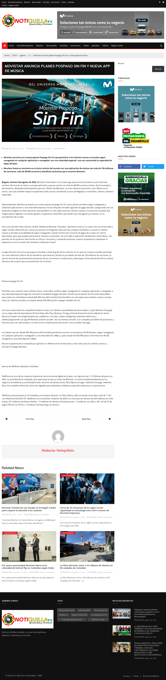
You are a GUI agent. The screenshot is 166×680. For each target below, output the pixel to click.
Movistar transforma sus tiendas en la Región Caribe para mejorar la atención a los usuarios (29, 509)
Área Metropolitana (15, 2)
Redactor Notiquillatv (44, 148)
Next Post (86, 419)
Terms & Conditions (151, 676)
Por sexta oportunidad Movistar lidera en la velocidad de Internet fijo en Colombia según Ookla (28, 566)
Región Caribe (14, 5)
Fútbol (63, 2)
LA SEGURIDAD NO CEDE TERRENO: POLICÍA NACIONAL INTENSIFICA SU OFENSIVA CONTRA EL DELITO (148, 630)
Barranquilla (36, 2)
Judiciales (71, 2)
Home (4, 2)
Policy (136, 676)
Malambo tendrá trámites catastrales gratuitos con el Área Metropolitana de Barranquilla (146, 613)
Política (4, 5)
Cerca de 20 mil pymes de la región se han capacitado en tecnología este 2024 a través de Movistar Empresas (84, 510)
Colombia (45, 2)
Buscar (121, 63)
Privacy (126, 676)
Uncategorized (10, 475)
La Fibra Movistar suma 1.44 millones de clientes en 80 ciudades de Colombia (86, 566)
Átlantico (27, 2)
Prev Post (30, 419)
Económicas (55, 2)
